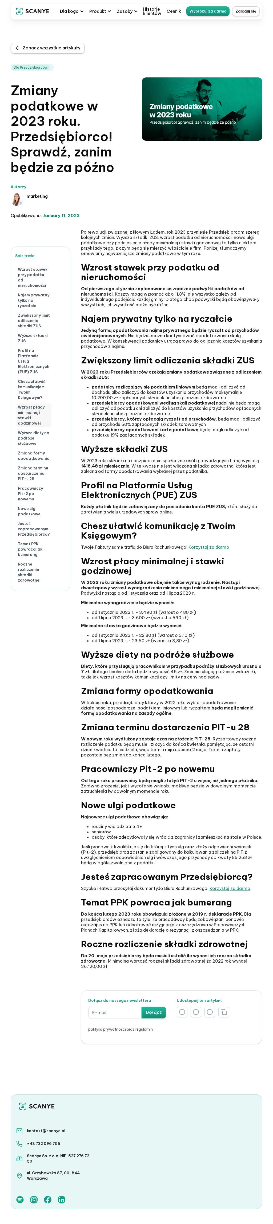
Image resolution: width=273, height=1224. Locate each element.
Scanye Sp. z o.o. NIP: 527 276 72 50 (58, 1159)
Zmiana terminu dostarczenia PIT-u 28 (33, 473)
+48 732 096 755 (43, 1143)
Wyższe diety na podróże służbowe (33, 438)
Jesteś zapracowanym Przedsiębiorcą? (34, 529)
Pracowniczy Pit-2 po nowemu (30, 493)
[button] (72, 11)
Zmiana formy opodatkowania (34, 456)
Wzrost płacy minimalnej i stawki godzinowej (31, 415)
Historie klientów (152, 11)
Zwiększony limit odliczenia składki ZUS (34, 320)
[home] (32, 11)
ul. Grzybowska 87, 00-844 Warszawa (53, 1176)
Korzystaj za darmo (208, 547)
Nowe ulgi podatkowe (29, 511)
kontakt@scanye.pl (46, 1130)
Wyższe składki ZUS (33, 338)
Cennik (174, 11)
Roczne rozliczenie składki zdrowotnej (29, 572)
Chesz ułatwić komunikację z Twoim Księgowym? (32, 389)
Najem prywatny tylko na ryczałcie (33, 300)
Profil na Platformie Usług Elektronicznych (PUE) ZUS (33, 361)
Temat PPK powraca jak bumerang (30, 549)
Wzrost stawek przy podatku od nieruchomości (32, 277)
